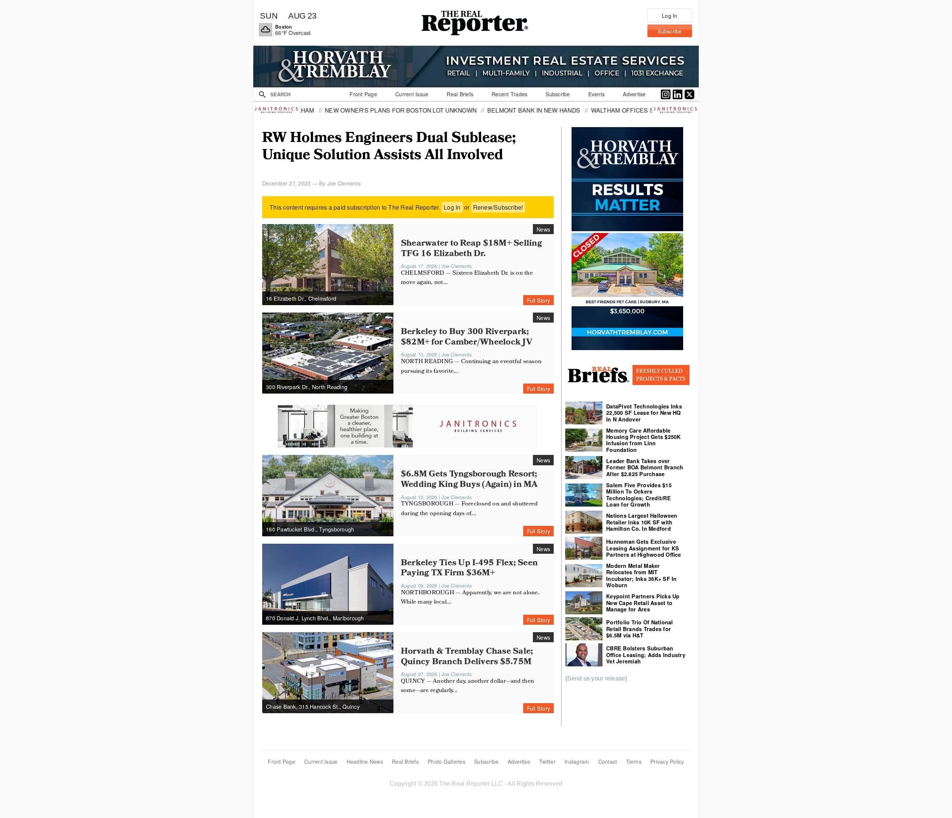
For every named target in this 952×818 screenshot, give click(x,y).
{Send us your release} (596, 678)
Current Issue (320, 761)
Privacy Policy (667, 761)
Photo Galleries (446, 761)
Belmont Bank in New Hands (459, 110)
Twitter (547, 761)
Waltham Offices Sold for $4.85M (572, 110)
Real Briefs (405, 761)
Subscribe (486, 761)
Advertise (519, 761)
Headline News (365, 761)
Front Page (281, 761)
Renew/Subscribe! (498, 207)
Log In (452, 207)
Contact (607, 761)
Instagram (577, 761)
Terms (633, 761)
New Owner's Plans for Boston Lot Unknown (326, 110)
